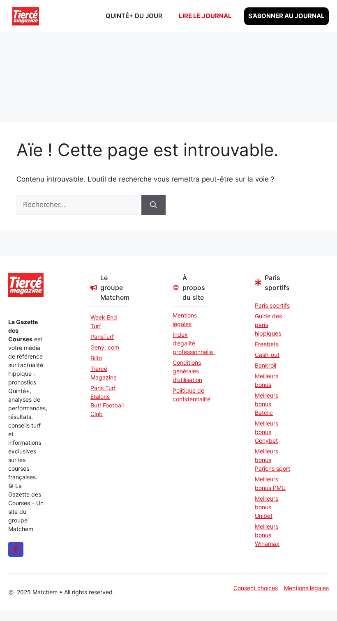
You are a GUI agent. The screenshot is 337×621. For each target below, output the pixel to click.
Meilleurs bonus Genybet (266, 432)
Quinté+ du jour (134, 16)
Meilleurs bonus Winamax (267, 535)
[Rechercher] (153, 205)
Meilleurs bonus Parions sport (272, 460)
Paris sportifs (272, 305)
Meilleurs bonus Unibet (266, 507)
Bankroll (265, 365)
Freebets (267, 343)
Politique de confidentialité (190, 394)
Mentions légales (185, 319)
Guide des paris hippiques (268, 325)
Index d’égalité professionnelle (190, 343)
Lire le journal (205, 16)
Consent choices (255, 587)
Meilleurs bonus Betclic (266, 404)
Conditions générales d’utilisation (187, 371)
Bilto (96, 357)
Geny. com (104, 347)
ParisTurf (102, 336)
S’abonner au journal (286, 16)
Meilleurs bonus (266, 380)
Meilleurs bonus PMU (270, 483)
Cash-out (267, 354)
